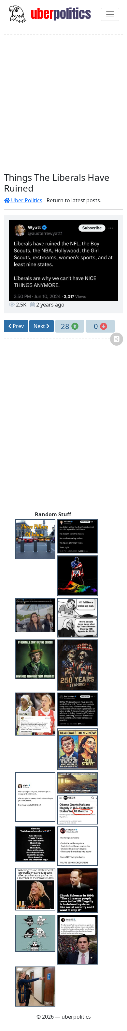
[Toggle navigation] (110, 14)
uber (59, 13)
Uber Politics (26, 200)
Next (40, 326)
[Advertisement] (63, 103)
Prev (17, 326)
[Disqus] (63, 427)
